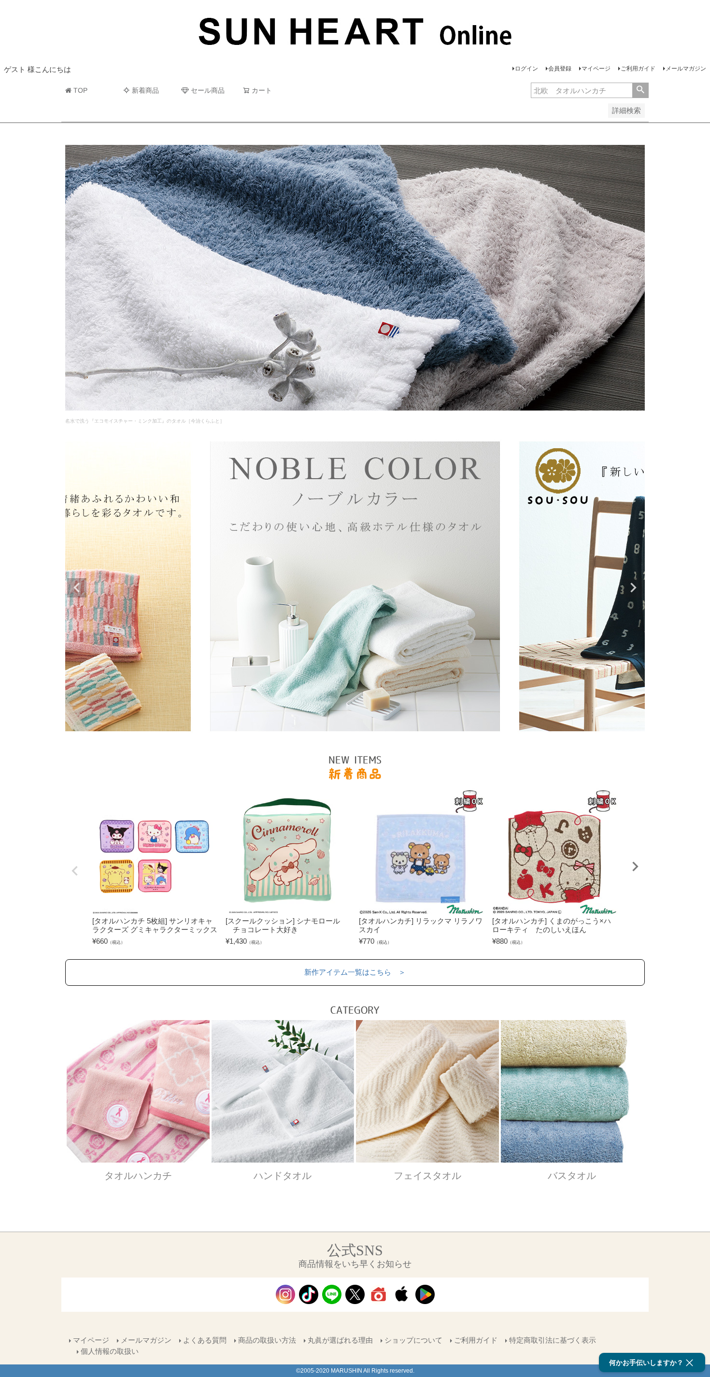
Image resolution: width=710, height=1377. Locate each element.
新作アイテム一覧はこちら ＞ (355, 972)
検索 (640, 90)
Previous (76, 587)
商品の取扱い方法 (267, 1340)
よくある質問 (205, 1340)
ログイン (526, 68)
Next (633, 587)
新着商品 (145, 90)
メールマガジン (686, 68)
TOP (80, 90)
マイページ (596, 68)
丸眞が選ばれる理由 (340, 1340)
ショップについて (413, 1340)
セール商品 (208, 90)
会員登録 (559, 68)
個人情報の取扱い (110, 1351)
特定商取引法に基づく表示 (552, 1340)
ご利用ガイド (638, 68)
